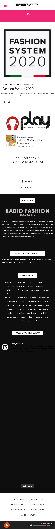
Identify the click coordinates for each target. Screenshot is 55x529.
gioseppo (46, 290)
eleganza (11, 286)
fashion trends (23, 290)
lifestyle (7, 297)
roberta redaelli (12, 317)
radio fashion (32, 309)
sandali (23, 317)
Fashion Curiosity (18, 510)
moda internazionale (24, 305)
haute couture (12, 294)
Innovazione (24, 294)
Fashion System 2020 (18, 89)
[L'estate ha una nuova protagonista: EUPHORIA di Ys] (27, 404)
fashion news (10, 290)
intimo (33, 294)
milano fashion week (34, 301)
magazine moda (12, 301)
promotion (10, 309)
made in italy (22, 297)
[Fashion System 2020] (27, 53)
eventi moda (21, 286)
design (48, 282)
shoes (31, 317)
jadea (46, 294)
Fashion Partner (37, 510)
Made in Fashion (17, 505)
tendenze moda (18, 321)
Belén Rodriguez (20, 282)
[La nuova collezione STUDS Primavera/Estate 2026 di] (27, 467)
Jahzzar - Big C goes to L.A (30, 140)
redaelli (44, 313)
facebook (29, 181)
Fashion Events (36, 500)
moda (46, 301)
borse (31, 282)
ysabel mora (38, 321)
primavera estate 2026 (41, 305)
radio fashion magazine (16, 313)
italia (39, 294)
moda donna (10, 305)
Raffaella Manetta (32, 313)
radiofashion (43, 309)
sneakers (39, 317)
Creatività (39, 282)
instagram (29, 188)
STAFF (16, 161)
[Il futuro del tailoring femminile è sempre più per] (27, 373)
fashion (30, 286)
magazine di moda (44, 297)
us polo (28, 321)
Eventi (5, 84)
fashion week (35, 290)
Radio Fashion (15, 84)
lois (14, 297)
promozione (21, 309)
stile (46, 317)
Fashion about (19, 500)
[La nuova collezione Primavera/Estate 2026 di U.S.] (27, 435)
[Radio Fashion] (27, 5)
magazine (33, 297)
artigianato (8, 282)
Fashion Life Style (37, 505)
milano (22, 301)
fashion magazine (41, 286)
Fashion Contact (28, 515)
